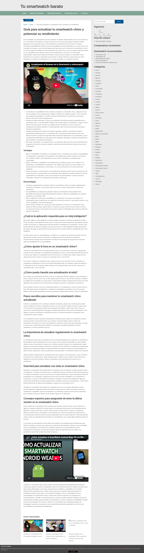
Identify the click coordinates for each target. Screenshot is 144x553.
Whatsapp (99, 181)
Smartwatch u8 (100, 56)
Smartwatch (99, 163)
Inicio (24, 13)
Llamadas (99, 118)
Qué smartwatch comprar (103, 41)
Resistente (99, 160)
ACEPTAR (73, 551)
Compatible (99, 88)
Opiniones (99, 144)
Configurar (99, 94)
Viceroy (98, 179)
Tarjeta (98, 171)
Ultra (97, 173)
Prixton (98, 149)
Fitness (98, 99)
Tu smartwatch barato (42, 6)
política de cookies (119, 548)
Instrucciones (100, 112)
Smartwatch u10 (101, 54)
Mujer (97, 139)
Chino (31, 24)
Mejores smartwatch (37, 13)
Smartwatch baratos (54, 13)
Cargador (98, 83)
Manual (98, 123)
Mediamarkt (99, 131)
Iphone (98, 115)
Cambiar (98, 80)
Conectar (98, 91)
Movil (97, 136)
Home (25, 24)
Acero (97, 70)
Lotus (97, 120)
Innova (98, 110)
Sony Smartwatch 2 (102, 60)
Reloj (97, 155)
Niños (97, 141)
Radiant (98, 152)
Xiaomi (98, 184)
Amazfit (98, 73)
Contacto (85, 13)
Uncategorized (100, 176)
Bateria (98, 78)
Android (98, 75)
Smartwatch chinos (71, 13)
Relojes (98, 157)
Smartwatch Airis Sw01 (103, 58)
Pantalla (98, 147)
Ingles (97, 107)
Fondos (98, 102)
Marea (98, 126)
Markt (97, 128)
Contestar (99, 96)
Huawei (98, 104)
